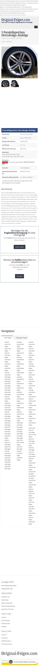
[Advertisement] (19, 108)
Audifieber (4, 626)
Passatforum (4, 638)
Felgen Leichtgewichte (7, 603)
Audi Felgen (7, 338)
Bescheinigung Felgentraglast (8, 585)
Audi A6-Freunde (5, 623)
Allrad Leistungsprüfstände (8, 606)
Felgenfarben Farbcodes (7, 609)
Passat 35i (4, 634)
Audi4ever (4, 617)
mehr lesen (19, 247)
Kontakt (19, 276)
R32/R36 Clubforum (6, 641)
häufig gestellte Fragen (7, 588)
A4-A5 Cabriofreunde (6, 644)
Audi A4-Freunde (5, 620)
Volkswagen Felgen (21, 338)
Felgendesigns (5, 600)
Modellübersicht (5, 597)
